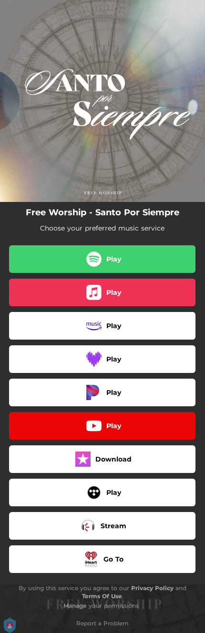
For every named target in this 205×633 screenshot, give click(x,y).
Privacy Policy (152, 588)
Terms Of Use (102, 596)
